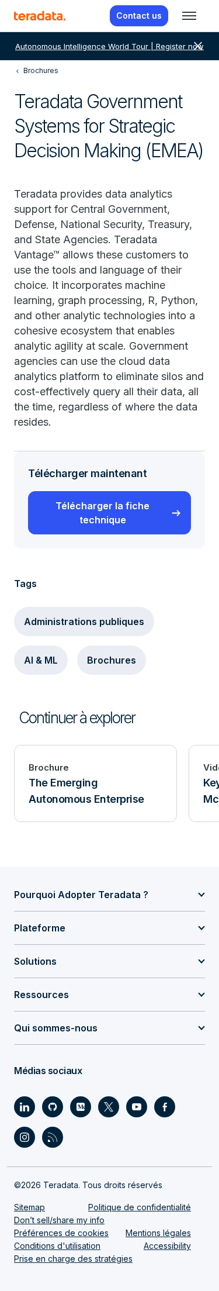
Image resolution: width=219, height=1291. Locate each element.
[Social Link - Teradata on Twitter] (108, 1106)
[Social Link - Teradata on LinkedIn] (24, 1106)
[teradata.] (39, 16)
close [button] (198, 46)
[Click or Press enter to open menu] (189, 16)
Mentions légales (158, 1233)
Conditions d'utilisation (57, 1246)
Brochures (111, 660)
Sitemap (29, 1207)
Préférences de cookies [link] (61, 1233)
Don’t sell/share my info (59, 1220)
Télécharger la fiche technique (102, 513)
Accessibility (167, 1246)
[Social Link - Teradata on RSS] (52, 1137)
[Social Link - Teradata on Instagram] (24, 1137)
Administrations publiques (84, 621)
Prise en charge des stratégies (73, 1259)
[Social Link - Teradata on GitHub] (52, 1106)
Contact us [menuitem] (139, 15)
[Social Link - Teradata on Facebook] (164, 1106)
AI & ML (41, 660)
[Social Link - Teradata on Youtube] (136, 1106)
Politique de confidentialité (139, 1207)
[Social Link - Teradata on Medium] (80, 1106)
